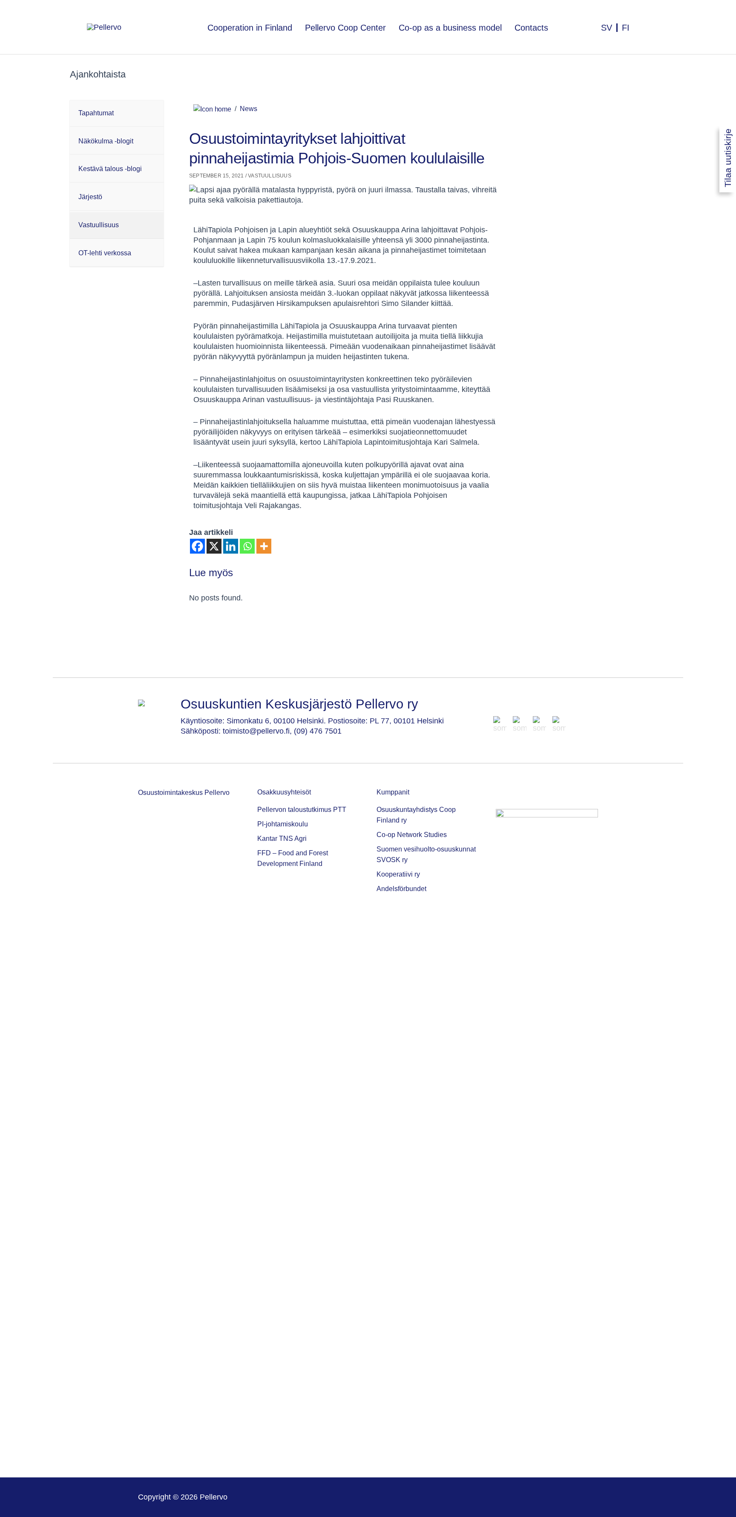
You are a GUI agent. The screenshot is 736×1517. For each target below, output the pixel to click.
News (248, 108)
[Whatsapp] (247, 546)
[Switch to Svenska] (607, 23)
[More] (263, 546)
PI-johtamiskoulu (282, 824)
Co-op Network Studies (412, 834)
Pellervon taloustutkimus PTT (301, 809)
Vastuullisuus (269, 176)
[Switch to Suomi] (626, 23)
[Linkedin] (230, 546)
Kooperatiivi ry (398, 874)
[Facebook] (197, 546)
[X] (214, 546)
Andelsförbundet (401, 888)
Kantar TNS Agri (282, 838)
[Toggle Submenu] (155, 113)
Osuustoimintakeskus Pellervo (184, 792)
